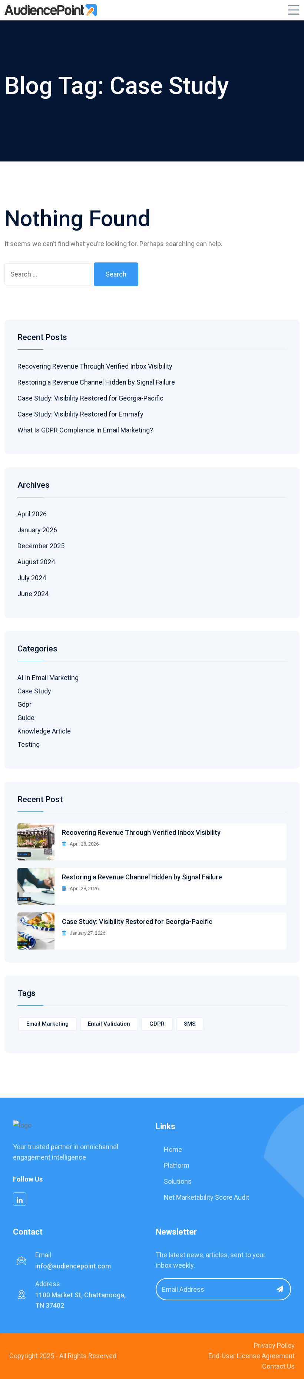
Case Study (34, 691)
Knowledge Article (44, 731)
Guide (25, 718)
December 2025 (41, 546)
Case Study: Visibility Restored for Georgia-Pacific (90, 398)
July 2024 (31, 578)
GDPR (157, 1023)
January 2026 (37, 530)
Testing (28, 744)
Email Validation (109, 1023)
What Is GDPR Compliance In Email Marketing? (85, 430)
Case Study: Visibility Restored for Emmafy (80, 414)
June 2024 (33, 594)
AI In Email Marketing (48, 678)
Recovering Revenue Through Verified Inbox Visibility (94, 366)
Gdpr (24, 704)
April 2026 (32, 514)
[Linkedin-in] (19, 1199)
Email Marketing (47, 1023)
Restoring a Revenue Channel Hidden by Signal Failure (96, 382)
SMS (189, 1023)
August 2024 (36, 562)
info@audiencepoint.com (73, 1266)
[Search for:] (48, 274)
